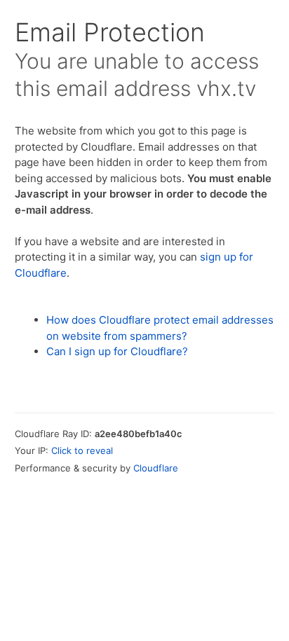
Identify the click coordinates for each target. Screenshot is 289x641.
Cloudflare (155, 468)
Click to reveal (82, 450)
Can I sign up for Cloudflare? (117, 351)
